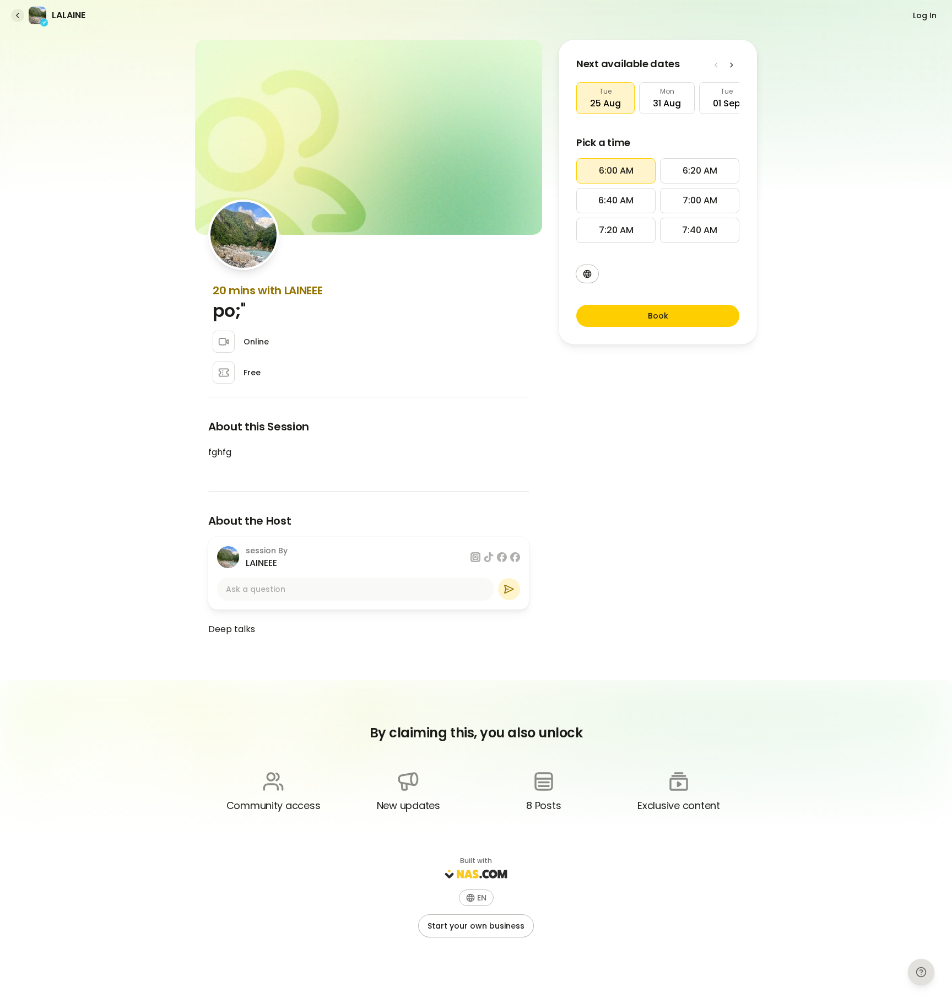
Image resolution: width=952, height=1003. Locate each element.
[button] (605, 98)
